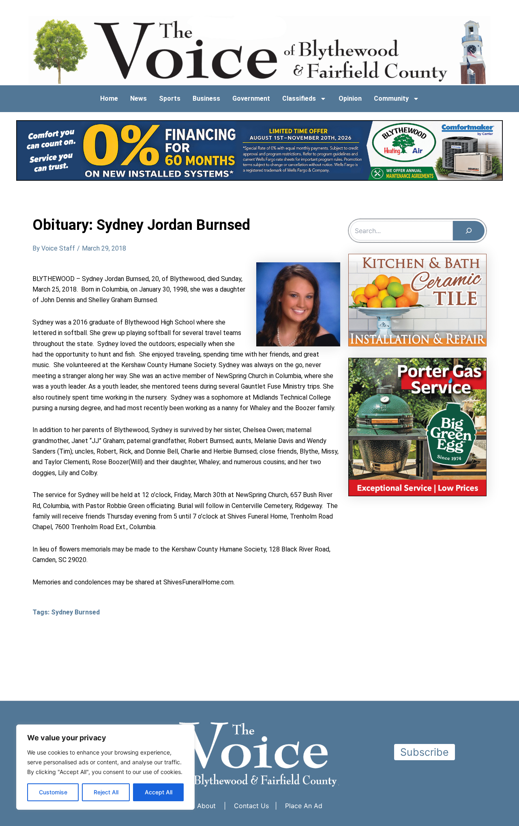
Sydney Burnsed (75, 612)
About (206, 806)
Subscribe (424, 752)
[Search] (469, 230)
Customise (53, 792)
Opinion (350, 98)
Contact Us (251, 806)
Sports (169, 98)
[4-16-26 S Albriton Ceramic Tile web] (417, 299)
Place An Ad (303, 806)
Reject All (106, 792)
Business (206, 98)
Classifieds (299, 98)
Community (391, 98)
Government (251, 98)
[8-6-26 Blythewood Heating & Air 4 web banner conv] (259, 150)
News (138, 98)
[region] (105, 767)
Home (109, 98)
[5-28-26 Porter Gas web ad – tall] (417, 426)
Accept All (158, 792)
